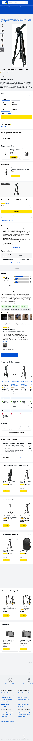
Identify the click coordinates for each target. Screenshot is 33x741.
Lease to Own (4, 716)
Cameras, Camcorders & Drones (14, 19)
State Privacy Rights (24, 734)
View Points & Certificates (24, 714)
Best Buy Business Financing (7, 721)
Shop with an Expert (23, 695)
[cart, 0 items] (29, 3)
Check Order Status (5, 692)
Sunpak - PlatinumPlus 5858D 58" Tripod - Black (24, 384)
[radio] (5, 106)
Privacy (14, 733)
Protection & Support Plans (24, 701)
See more (4, 395)
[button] (5, 6)
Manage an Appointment (24, 699)
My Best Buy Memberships (24, 712)
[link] (9, 355)
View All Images (5, 381)
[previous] (2, 338)
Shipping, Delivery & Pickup (7, 695)
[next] (30, 338)
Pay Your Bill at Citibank (6, 714)
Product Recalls (4, 701)
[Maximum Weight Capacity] (15, 255)
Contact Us (21, 706)
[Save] (2, 120)
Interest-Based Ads (19, 734)
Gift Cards (3, 706)
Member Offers (21, 716)
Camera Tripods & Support (18, 20)
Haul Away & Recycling (23, 704)
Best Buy (3, 19)
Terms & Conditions (9, 734)
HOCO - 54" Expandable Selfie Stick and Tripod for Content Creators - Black (14, 384)
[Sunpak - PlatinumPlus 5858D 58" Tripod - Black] (6, 172)
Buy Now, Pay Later (5, 719)
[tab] (5, 428)
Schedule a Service (22, 697)
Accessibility (3, 733)
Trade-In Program (5, 704)
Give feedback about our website (21, 728)
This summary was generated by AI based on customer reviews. (14, 303)
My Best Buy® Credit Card (7, 712)
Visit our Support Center (24, 692)
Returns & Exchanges (6, 697)
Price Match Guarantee (6, 699)
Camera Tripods (4, 21)
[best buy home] (4, 2)
